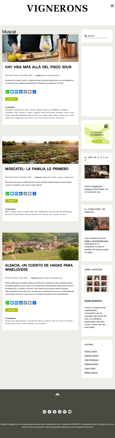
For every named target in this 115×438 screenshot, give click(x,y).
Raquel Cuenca (91, 356)
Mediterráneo (43, 212)
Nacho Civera (91, 351)
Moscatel (52, 212)
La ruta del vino (32, 321)
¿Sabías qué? (46, 177)
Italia (31, 212)
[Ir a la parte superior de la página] (57, 396)
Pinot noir (55, 321)
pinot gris (48, 321)
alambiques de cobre (21, 110)
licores (66, 112)
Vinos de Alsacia (28, 323)
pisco (67, 115)
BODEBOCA (56, 110)
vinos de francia (40, 323)
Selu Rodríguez (91, 360)
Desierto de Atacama (48, 112)
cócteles (29, 112)
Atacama (33, 110)
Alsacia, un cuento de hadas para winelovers (39, 267)
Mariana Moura (91, 364)
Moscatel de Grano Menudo (14, 214)
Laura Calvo (90, 368)
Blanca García (91, 372)
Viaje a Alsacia (16, 323)
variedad (55, 214)
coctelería (22, 112)
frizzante (26, 212)
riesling (7, 323)
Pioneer (62, 115)
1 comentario (10, 107)
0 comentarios (10, 209)
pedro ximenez (53, 115)
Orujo (46, 115)
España (13, 212)
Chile (16, 112)
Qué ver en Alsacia (66, 321)
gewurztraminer (20, 321)
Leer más (11, 99)
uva (50, 214)
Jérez (36, 212)
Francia (19, 212)
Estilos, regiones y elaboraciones (62, 177)
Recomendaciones (53, 75)
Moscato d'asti (37, 214)
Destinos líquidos (43, 278)
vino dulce (62, 214)
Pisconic (52, 118)
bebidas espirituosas (44, 110)
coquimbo (36, 112)
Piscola (45, 118)
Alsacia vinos (9, 321)
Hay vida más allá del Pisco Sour (38, 67)
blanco (7, 212)
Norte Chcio (39, 115)
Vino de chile (60, 118)
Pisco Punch (28, 118)
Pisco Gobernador (17, 118)
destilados (59, 112)
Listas (44, 75)
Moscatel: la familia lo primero (36, 168)
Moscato (28, 214)
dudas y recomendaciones (96, 241)
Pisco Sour (38, 118)
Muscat (31, 115)
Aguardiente (9, 110)
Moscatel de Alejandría (20, 115)
